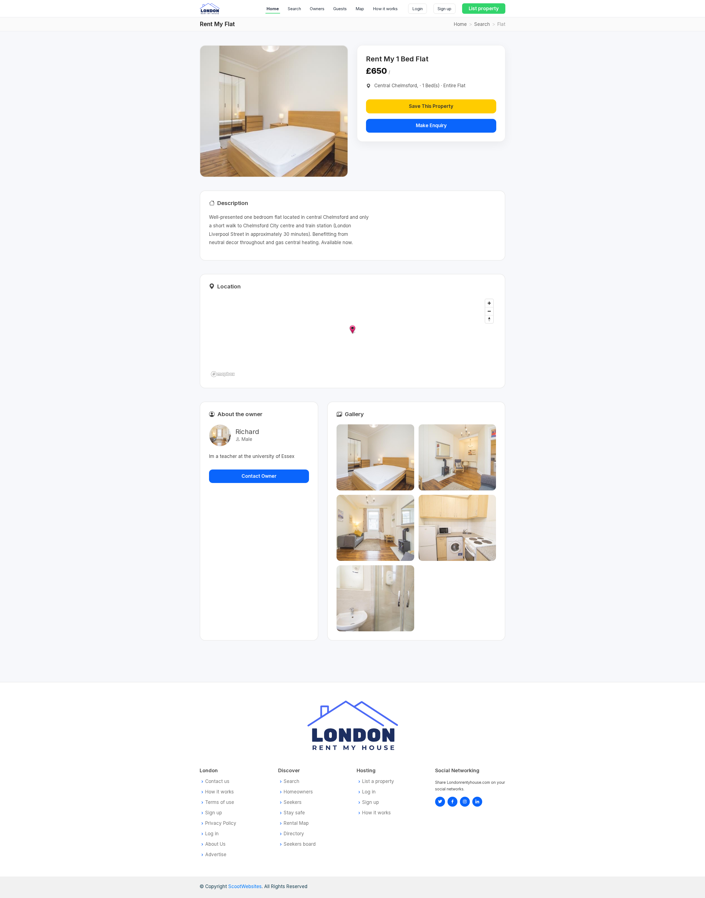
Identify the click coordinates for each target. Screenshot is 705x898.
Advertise (215, 854)
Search (294, 8)
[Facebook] (452, 802)
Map (360, 8)
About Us (215, 844)
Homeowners (298, 792)
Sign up (444, 8)
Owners (317, 8)
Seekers (293, 802)
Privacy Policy (220, 823)
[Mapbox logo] (223, 374)
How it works (385, 8)
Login (417, 8)
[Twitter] (440, 802)
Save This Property (431, 106)
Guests (340, 8)
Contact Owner (259, 476)
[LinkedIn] (465, 802)
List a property (378, 781)
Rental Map (296, 823)
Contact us (217, 781)
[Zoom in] (489, 303)
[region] (352, 337)
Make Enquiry (431, 125)
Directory (294, 833)
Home (273, 8)
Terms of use (219, 802)
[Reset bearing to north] (489, 319)
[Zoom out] (489, 311)
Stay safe (294, 812)
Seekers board (300, 844)
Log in (212, 833)
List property (484, 8)
